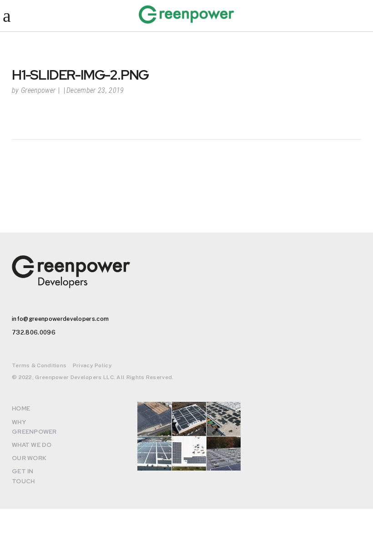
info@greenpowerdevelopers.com (60, 318)
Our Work (29, 458)
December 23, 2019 (95, 90)
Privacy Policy (92, 365)
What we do (32, 445)
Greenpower (38, 90)
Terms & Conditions (39, 365)
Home (21, 408)
